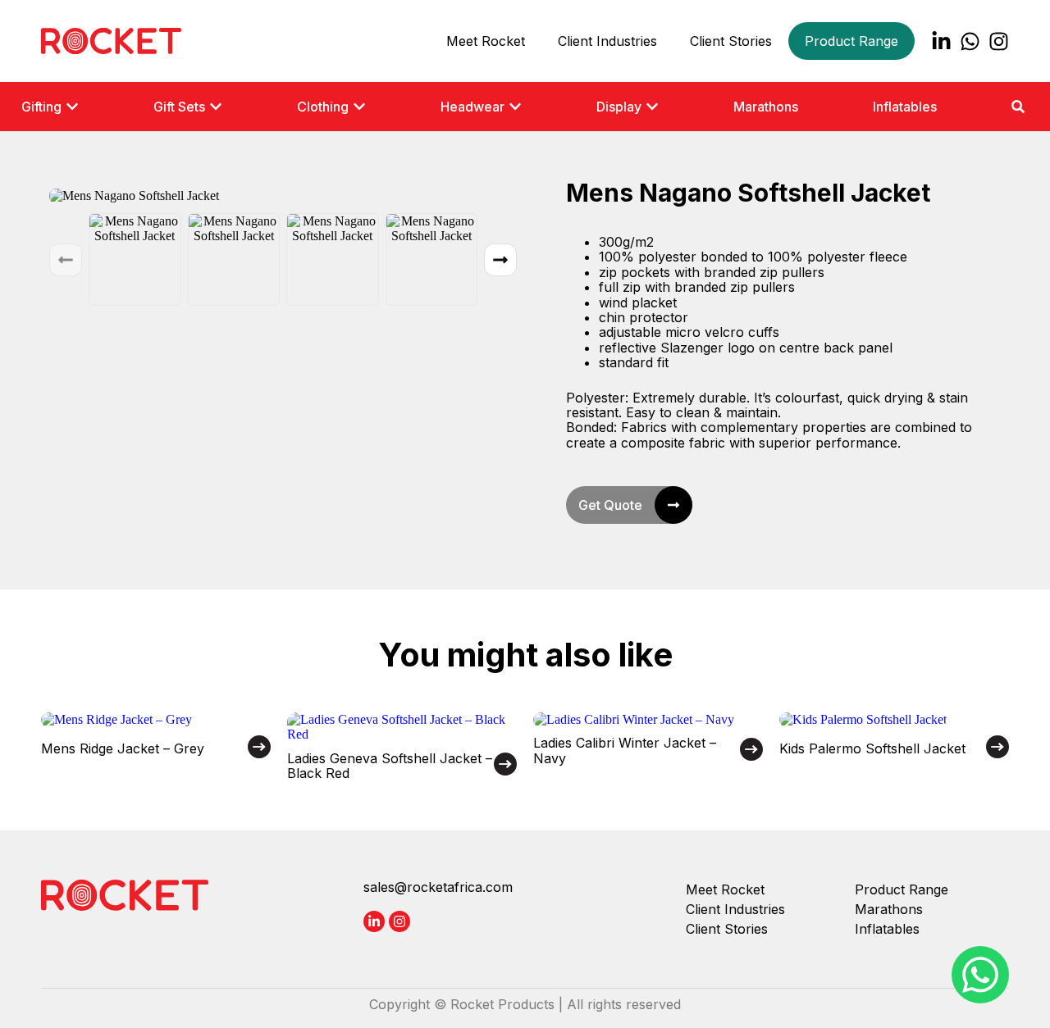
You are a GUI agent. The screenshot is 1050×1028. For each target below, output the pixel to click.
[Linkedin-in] (941, 41)
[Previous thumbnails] (65, 259)
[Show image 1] (135, 259)
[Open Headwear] (515, 106)
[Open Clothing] (359, 106)
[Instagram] (998, 41)
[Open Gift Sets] (215, 106)
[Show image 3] (332, 259)
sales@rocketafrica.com (438, 887)
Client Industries (607, 41)
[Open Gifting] (72, 106)
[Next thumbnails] (500, 259)
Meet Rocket (485, 41)
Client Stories (731, 41)
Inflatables (887, 929)
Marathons (889, 909)
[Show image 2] (234, 259)
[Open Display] (652, 106)
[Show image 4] (432, 259)
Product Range (851, 41)
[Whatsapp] (970, 41)
